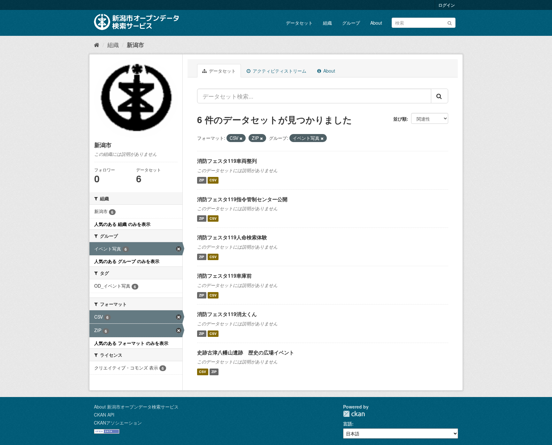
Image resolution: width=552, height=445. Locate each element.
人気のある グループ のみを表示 (126, 261)
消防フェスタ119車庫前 (224, 275)
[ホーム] (96, 44)
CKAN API (104, 414)
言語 (347, 423)
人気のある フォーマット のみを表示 (131, 343)
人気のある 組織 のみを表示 (122, 224)
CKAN (354, 413)
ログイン (446, 5)
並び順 (400, 118)
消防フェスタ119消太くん (227, 314)
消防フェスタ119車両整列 (227, 160)
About (376, 23)
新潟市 (135, 45)
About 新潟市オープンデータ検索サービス (136, 406)
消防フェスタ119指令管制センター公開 (242, 199)
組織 (327, 23)
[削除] (241, 138)
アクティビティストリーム (278, 71)
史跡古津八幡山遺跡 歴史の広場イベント (245, 352)
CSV (213, 180)
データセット (299, 23)
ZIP (201, 180)
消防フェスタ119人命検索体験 (232, 237)
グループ (351, 23)
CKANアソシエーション (118, 422)
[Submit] (449, 22)
